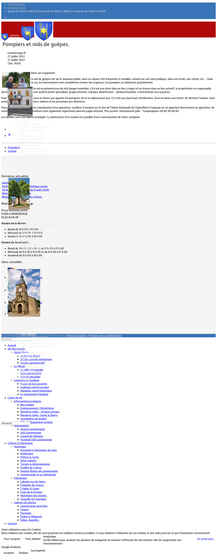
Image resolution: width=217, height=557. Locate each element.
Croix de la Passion (31, 361)
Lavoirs (24, 376)
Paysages (25, 379)
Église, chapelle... (29, 385)
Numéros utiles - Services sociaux (39, 224)
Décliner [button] (23, 553)
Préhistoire (26, 328)
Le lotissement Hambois (34, 157)
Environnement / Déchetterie (36, 221)
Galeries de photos (24, 370)
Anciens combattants (32, 239)
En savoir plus (205, 539)
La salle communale (31, 136)
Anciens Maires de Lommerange (38, 343)
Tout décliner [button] (33, 539)
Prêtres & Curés (29, 331)
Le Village (19, 133)
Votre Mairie (21, 120)
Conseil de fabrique (31, 245)
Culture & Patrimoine (20, 257)
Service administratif (32, 130)
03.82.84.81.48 (16, 4)
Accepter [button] (9, 553)
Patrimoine (20, 349)
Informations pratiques (27, 215)
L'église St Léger (29, 358)
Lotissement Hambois (26, 145)
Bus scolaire (27, 218)
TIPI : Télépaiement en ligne (35, 233)
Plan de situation (29, 142)
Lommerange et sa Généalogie (37, 346)
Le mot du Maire (29, 123)
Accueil (12, 58)
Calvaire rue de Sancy (32, 352)
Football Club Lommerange (35, 248)
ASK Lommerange (30, 242)
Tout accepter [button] (12, 539)
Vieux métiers (28, 334)
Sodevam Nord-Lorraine (34, 151)
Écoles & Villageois (30, 382)
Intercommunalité (30, 139)
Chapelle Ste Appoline (32, 367)
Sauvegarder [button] (38, 550)
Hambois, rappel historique (35, 154)
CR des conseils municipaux (36, 126)
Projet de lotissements (33, 148)
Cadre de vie (15, 166)
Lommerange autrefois (33, 373)
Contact (12, 394)
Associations (21, 236)
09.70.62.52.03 (16, 8)
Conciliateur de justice (32, 230)
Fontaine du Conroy (31, 355)
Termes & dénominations (34, 337)
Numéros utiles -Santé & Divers (38, 227)
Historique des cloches (33, 364)
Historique (20, 322)
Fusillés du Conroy (30, 340)
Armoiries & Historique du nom (37, 325)
